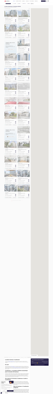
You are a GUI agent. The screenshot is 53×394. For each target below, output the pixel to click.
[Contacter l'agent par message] (15, 21)
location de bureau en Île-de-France (17, 367)
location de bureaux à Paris (11, 361)
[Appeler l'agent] (15, 19)
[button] (10, 3)
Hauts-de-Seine (12, 366)
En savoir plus (14, 37)
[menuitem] (46, 1)
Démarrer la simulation (10, 49)
